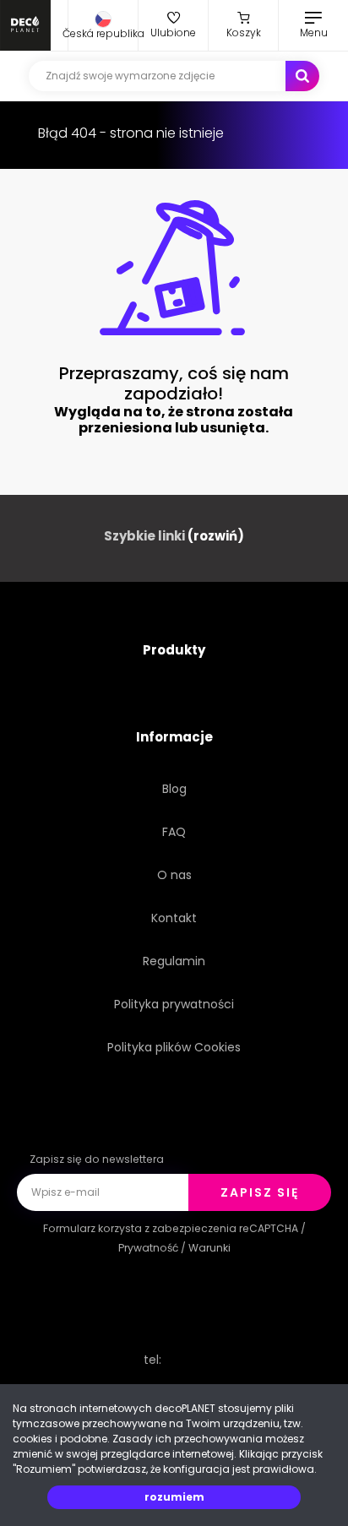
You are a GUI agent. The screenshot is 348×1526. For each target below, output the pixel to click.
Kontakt (174, 918)
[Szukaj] (302, 76)
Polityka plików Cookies (174, 1047)
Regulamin (174, 961)
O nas (174, 874)
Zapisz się (259, 1192)
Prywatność (148, 1248)
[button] (103, 25)
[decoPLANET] (25, 25)
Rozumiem (174, 1497)
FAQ (174, 831)
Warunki (209, 1248)
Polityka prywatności (174, 1004)
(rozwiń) (216, 536)
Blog (174, 788)
